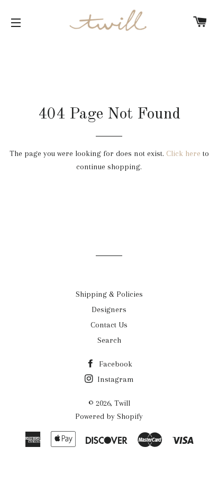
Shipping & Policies (109, 294)
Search (109, 340)
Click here (183, 153)
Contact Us (109, 325)
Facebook (114, 364)
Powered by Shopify (109, 416)
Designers (109, 309)
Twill (122, 403)
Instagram (114, 379)
